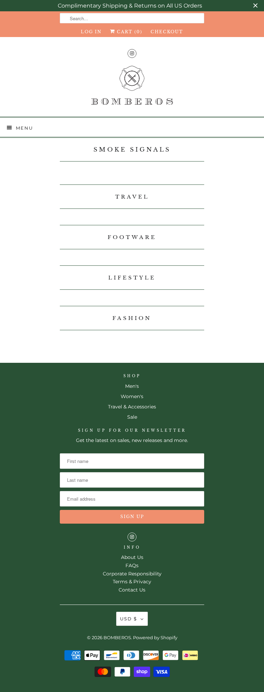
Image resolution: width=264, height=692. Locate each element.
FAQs (132, 565)
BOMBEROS (117, 637)
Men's (132, 386)
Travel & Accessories (132, 407)
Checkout (167, 31)
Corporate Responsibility (132, 574)
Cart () (128, 31)
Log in (91, 31)
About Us (132, 557)
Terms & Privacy (132, 581)
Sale (132, 417)
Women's (132, 396)
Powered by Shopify (155, 637)
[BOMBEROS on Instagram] (132, 53)
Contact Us (132, 590)
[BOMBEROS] (132, 87)
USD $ (128, 618)
